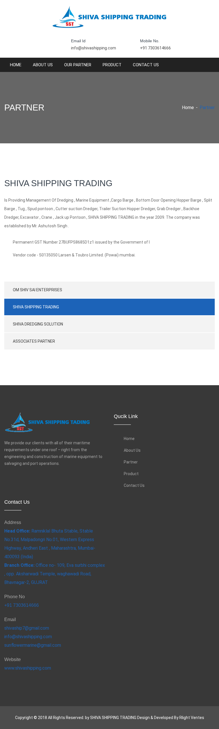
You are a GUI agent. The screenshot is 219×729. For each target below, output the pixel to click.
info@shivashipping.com (93, 48)
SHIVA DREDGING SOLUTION (38, 324)
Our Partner (77, 64)
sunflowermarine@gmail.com (32, 645)
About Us (43, 64)
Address (12, 522)
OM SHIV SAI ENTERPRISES (37, 290)
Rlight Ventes (191, 717)
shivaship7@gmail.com (26, 628)
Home (15, 64)
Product (112, 64)
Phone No (14, 596)
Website (12, 659)
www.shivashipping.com (27, 668)
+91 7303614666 (155, 48)
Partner (131, 462)
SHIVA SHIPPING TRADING (36, 307)
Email (10, 619)
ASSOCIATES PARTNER (34, 341)
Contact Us (146, 64)
